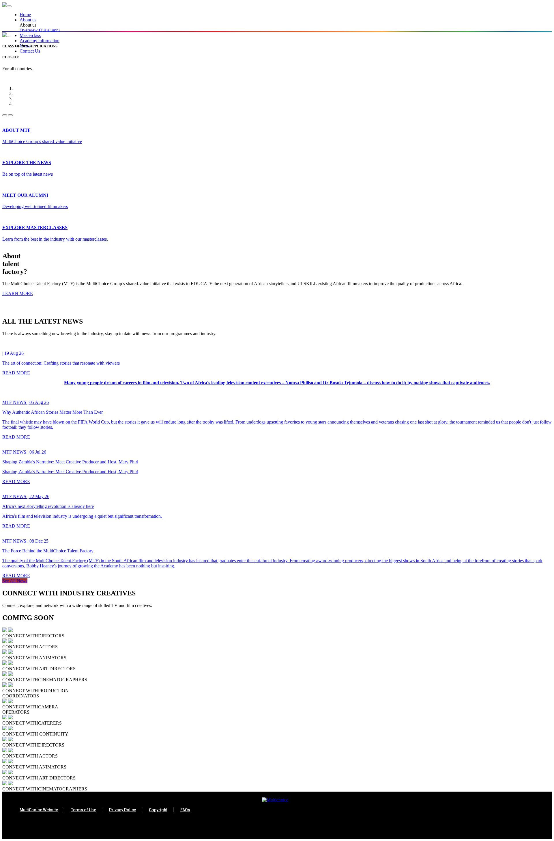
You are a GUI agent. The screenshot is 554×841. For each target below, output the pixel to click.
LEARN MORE (17, 293)
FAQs (185, 809)
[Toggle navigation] (9, 6)
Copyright (158, 809)
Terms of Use (83, 809)
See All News (14, 580)
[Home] (4, 5)
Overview (29, 30)
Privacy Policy (122, 809)
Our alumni (49, 30)
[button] (286, 20)
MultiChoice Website (39, 809)
